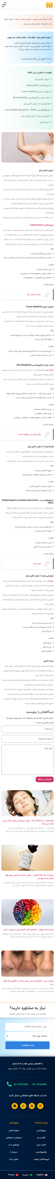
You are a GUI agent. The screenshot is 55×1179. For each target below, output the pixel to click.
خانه (50, 19)
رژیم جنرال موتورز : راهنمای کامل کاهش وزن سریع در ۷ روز (29, 929)
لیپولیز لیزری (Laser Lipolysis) (36, 91)
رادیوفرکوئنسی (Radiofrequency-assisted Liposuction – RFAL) (26, 109)
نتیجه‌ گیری (45, 122)
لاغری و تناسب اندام (23, 19)
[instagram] (40, 1106)
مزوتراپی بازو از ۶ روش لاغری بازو (36, 116)
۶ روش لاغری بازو (42, 79)
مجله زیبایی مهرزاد (40, 19)
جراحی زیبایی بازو (34, 294)
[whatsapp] (23, 1106)
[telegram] (15, 1106)
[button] (4, 4)
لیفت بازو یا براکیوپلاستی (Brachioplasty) (31, 97)
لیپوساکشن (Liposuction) (38, 85)
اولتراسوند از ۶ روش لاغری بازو (37, 103)
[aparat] (32, 1106)
